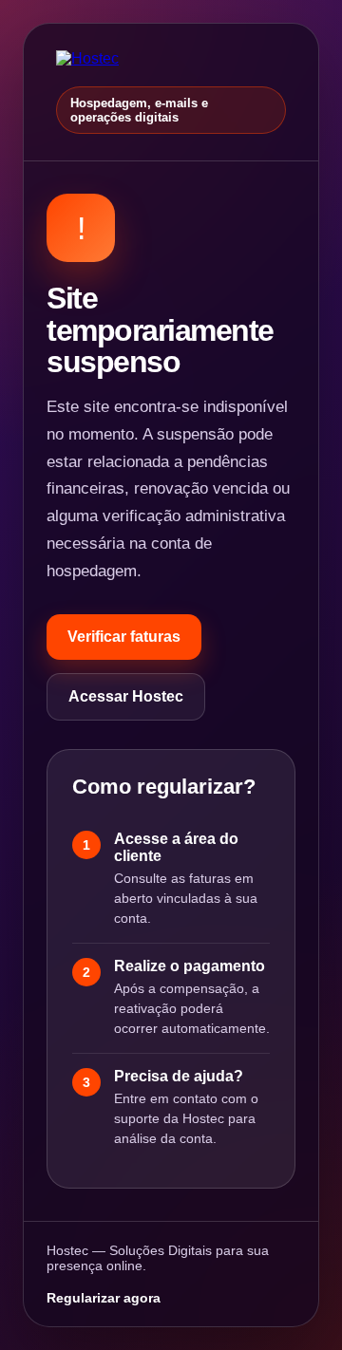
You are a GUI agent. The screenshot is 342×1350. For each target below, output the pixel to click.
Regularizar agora (104, 1297)
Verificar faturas (123, 636)
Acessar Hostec (125, 696)
